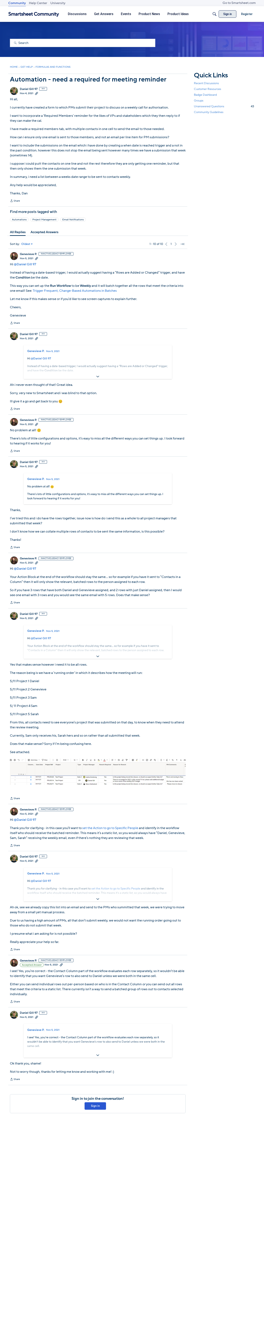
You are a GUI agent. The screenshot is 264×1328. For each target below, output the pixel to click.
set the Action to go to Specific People (110, 828)
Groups (198, 101)
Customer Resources (207, 89)
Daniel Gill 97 (29, 89)
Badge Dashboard (205, 95)
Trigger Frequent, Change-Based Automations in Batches (75, 290)
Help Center (38, 3)
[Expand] (98, 376)
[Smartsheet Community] (33, 14)
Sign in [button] (95, 1106)
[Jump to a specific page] (182, 244)
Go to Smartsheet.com (239, 3)
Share (15, 201)
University (57, 3)
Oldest (25, 244)
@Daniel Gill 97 (25, 264)
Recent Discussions (206, 83)
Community (17, 3)
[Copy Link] (36, 93)
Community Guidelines (208, 112)
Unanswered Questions (224, 106)
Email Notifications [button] (73, 219)
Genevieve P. (28, 254)
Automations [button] (19, 219)
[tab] (17, 232)
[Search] (214, 14)
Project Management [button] (44, 219)
